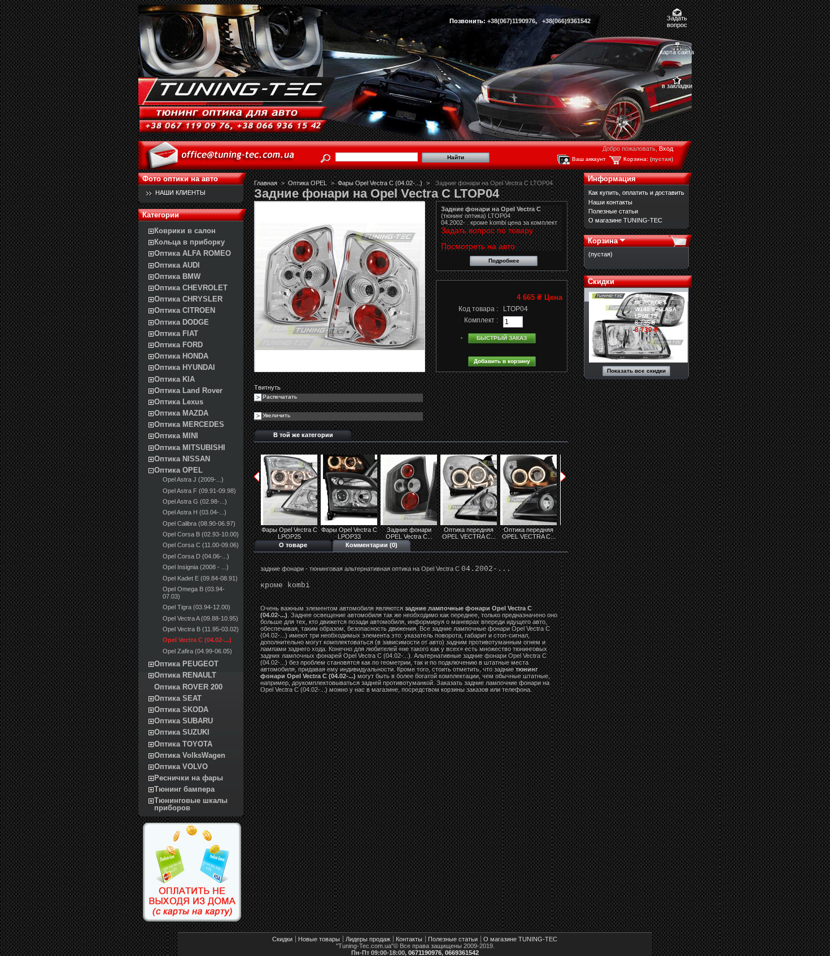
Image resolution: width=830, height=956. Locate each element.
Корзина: (635, 159)
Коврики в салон (185, 230)
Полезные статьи (613, 211)
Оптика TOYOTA (183, 744)
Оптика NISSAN (182, 459)
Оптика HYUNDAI (184, 367)
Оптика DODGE (181, 322)
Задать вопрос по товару (487, 230)
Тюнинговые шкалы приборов (191, 804)
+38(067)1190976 (511, 21)
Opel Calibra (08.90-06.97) (199, 523)
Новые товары (319, 939)
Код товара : (478, 309)
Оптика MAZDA (181, 413)
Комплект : (481, 320)
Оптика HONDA (181, 356)
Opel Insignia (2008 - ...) (196, 567)
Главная (265, 183)
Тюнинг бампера (184, 789)
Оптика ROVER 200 (188, 687)
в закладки (677, 85)
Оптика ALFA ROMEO (192, 253)
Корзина (603, 241)
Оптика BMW (177, 276)
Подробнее (503, 260)
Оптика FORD (178, 345)
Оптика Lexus (178, 402)
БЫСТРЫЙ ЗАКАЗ (502, 338)
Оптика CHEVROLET (191, 287)
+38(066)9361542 (566, 21)
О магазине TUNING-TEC (625, 220)
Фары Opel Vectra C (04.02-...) (380, 183)
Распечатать (280, 397)
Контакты (409, 939)
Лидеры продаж (368, 939)
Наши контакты (610, 202)
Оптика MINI (176, 435)
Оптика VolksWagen (189, 755)
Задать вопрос (677, 19)
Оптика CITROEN (184, 310)
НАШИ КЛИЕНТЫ (180, 192)
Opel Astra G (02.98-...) (195, 501)
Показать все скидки (636, 371)
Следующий (563, 477)
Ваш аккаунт (589, 159)
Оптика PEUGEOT (186, 664)
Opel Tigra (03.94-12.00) (196, 607)
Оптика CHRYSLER (188, 299)
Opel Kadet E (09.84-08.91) (200, 578)
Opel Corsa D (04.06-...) (196, 556)
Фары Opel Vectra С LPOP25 (289, 533)
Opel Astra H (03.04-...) (194, 512)
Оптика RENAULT (185, 675)
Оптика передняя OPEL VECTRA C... (469, 533)
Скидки (601, 281)
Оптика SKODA (181, 709)
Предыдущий (256, 477)
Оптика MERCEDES (189, 424)
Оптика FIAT (176, 333)
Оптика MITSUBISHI (189, 447)
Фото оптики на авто (180, 178)
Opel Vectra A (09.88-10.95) (200, 618)
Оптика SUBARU (183, 721)
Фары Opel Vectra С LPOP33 (349, 533)
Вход (666, 148)
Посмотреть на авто (478, 246)
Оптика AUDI (177, 265)
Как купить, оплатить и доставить (636, 192)
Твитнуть (267, 387)
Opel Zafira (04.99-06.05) (197, 651)
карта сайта (677, 52)
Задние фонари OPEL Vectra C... (409, 533)
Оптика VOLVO (181, 766)
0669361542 (462, 952)
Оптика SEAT (178, 698)
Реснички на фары (188, 778)
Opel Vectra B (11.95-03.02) (201, 629)
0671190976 (425, 952)
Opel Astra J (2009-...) (193, 479)
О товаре (293, 545)
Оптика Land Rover (188, 390)
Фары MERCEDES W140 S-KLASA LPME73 (655, 306)
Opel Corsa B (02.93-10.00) (201, 534)
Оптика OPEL (178, 470)
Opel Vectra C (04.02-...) (197, 639)
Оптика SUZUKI (181, 732)
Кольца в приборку (189, 242)
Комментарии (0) (371, 545)
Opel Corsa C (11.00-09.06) (201, 545)
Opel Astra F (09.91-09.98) (199, 490)
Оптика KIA (174, 379)
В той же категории (303, 434)
